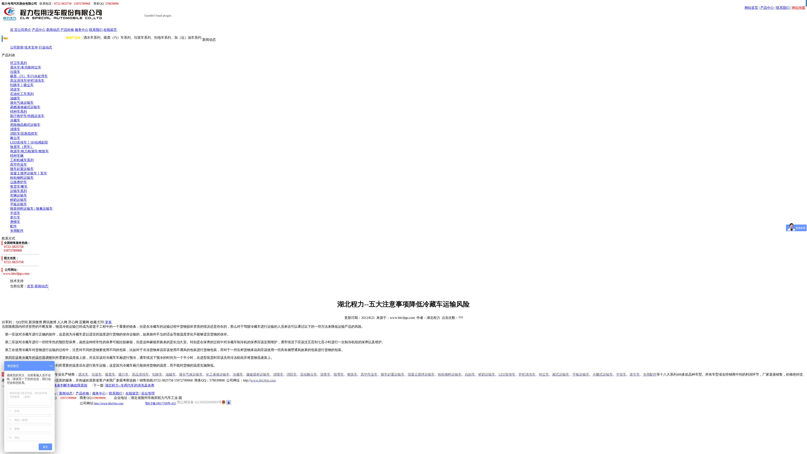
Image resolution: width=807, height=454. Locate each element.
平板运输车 (18, 204)
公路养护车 (18, 182)
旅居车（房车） (22, 147)
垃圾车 (15, 72)
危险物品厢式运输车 (25, 125)
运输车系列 (18, 191)
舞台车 (15, 138)
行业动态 (45, 47)
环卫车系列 (18, 63)
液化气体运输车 (22, 102)
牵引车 (15, 217)
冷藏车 (15, 120)
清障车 (15, 129)
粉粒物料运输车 (22, 177)
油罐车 (15, 98)
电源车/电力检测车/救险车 (29, 151)
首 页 (14, 30)
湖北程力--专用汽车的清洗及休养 (129, 385)
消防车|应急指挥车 (24, 133)
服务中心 (81, 30)
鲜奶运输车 (18, 200)
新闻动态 (53, 30)
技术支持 (31, 47)
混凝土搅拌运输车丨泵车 (28, 173)
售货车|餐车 (19, 186)
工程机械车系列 (22, 160)
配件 (13, 226)
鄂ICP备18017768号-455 (160, 403)
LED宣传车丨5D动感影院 (29, 142)
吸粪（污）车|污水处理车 (29, 76)
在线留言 (110, 30)
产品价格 (67, 30)
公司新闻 (17, 47)
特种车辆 (17, 155)
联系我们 (783, 7)
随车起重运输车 (22, 169)
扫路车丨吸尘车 (22, 85)
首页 (30, 286)
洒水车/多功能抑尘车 (25, 67)
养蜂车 (15, 222)
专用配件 (17, 230)
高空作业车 (18, 164)
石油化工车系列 (22, 94)
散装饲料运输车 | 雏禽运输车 (31, 208)
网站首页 (751, 7)
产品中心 (767, 7)
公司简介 (24, 30)
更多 (108, 322)
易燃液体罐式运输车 (25, 107)
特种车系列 (18, 111)
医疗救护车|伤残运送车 (27, 116)
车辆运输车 (18, 195)
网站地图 (798, 7)
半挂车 (15, 213)
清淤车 (15, 89)
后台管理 (148, 393)
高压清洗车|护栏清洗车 (27, 80)
